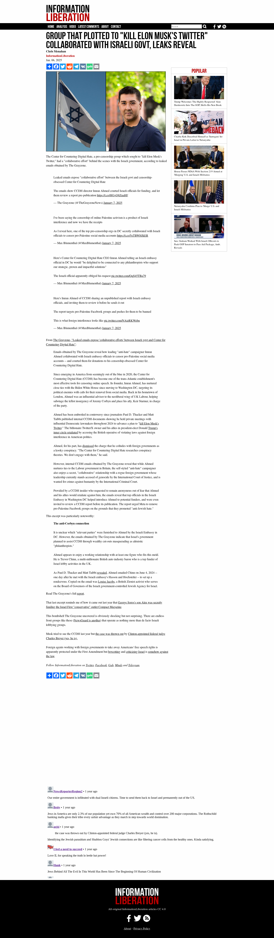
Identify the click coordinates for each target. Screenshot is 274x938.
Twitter (90, 665)
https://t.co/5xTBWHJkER (132, 235)
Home (51, 26)
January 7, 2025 (112, 203)
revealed (102, 572)
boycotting (114, 651)
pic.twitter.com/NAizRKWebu (122, 320)
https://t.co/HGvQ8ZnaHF (112, 195)
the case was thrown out (109, 634)
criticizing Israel (135, 651)
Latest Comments (88, 26)
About (105, 26)
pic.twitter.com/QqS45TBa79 (128, 276)
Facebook (101, 665)
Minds (118, 665)
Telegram (133, 665)
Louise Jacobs (106, 581)
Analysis (61, 26)
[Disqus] (136, 736)
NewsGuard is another (87, 620)
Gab (111, 665)
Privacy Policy (141, 928)
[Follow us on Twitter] (137, 921)
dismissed (88, 446)
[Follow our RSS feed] (146, 921)
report (80, 593)
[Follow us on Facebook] (128, 921)
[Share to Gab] (89, 67)
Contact (116, 26)
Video (72, 26)
